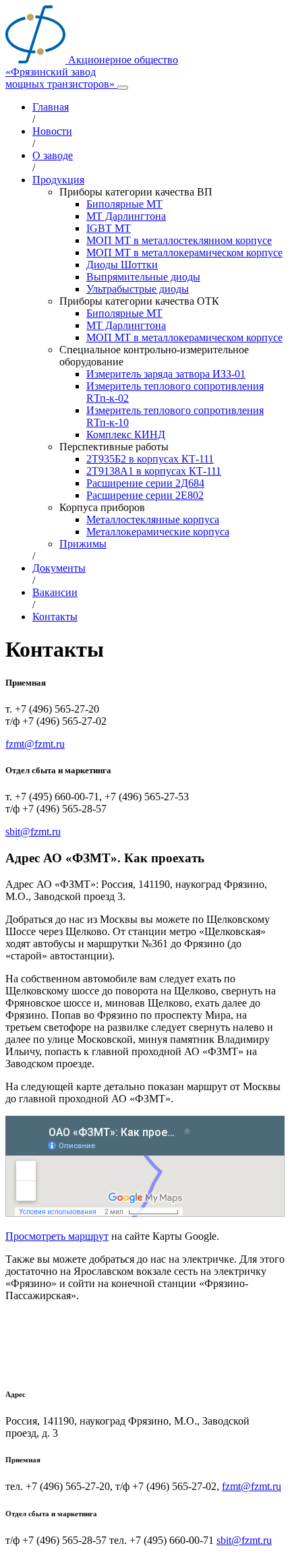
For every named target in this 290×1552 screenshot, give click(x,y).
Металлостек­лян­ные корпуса (152, 519)
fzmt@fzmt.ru (35, 744)
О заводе (52, 155)
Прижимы (83, 543)
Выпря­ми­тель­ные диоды (143, 276)
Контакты (55, 616)
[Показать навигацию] (122, 88)
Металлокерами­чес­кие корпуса (157, 531)
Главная (50, 107)
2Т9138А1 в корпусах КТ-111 (153, 471)
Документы (59, 568)
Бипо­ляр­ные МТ (124, 204)
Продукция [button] (58, 179)
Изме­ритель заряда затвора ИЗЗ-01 (165, 374)
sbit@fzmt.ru (33, 831)
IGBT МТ (108, 228)
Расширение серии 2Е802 (145, 495)
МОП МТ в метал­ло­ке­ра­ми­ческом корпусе (184, 252)
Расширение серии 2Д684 (145, 483)
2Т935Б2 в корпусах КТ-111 (150, 459)
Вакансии (55, 592)
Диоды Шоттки (122, 264)
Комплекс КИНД (125, 434)
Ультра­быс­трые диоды (137, 289)
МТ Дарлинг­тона (126, 216)
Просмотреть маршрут (57, 1236)
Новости (52, 131)
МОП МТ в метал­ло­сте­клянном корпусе (179, 240)
